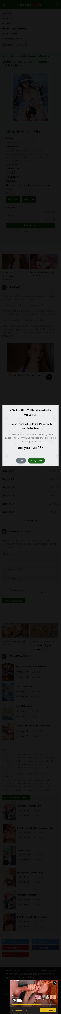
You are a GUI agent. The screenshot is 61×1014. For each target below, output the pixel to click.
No (21, 460)
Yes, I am (36, 460)
